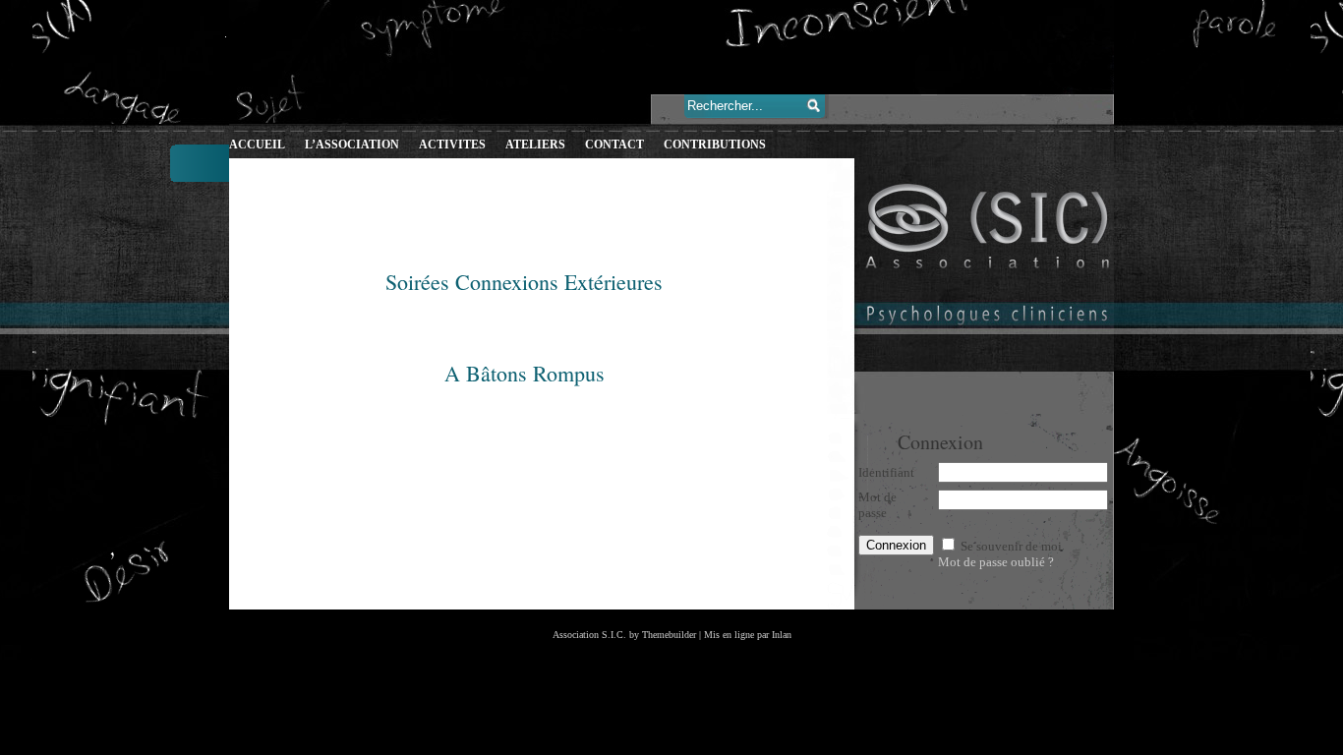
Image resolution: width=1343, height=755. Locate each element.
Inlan (781, 634)
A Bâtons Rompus (524, 373)
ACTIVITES (452, 144)
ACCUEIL (257, 144)
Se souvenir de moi (1011, 546)
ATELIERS (535, 144)
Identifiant (886, 472)
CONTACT (614, 144)
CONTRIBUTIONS (715, 144)
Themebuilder (669, 634)
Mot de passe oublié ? (996, 561)
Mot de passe (877, 505)
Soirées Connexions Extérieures (524, 281)
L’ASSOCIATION (352, 144)
